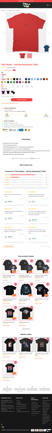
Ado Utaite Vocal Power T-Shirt (9, 353)
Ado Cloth (9, 10)
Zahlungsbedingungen (36, 405)
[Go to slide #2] (29, 55)
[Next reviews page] (48, 246)
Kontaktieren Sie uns (35, 411)
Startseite (3, 10)
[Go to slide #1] (22, 55)
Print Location (4, 88)
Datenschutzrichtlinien (21, 406)
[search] (47, 5)
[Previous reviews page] (41, 246)
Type (2, 72)
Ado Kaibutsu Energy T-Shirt (8, 322)
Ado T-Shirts (16, 10)
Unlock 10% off (3, 427)
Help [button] (49, 431)
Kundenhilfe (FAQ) (35, 413)
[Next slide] (48, 32)
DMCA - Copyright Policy (22, 408)
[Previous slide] (3, 32)
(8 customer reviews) (11, 67)
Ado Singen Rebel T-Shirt (24, 322)
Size (2, 84)
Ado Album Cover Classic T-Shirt (25, 353)
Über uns (18, 400)
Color (2, 76)
